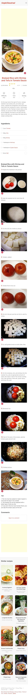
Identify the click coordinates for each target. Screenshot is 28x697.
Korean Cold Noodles (7, 648)
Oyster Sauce (14, 147)
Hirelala (5, 693)
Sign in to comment (14, 518)
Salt (7, 153)
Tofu (7, 133)
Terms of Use (4, 689)
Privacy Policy (19, 688)
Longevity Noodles (7, 617)
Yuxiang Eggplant (7, 587)
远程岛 (14, 693)
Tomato (8, 128)
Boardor (10, 693)
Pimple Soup (21, 648)
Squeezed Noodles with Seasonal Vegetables (21, 619)
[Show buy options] (25, 147)
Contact (11, 689)
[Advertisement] (14, 23)
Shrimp (8, 137)
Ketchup (12, 142)
